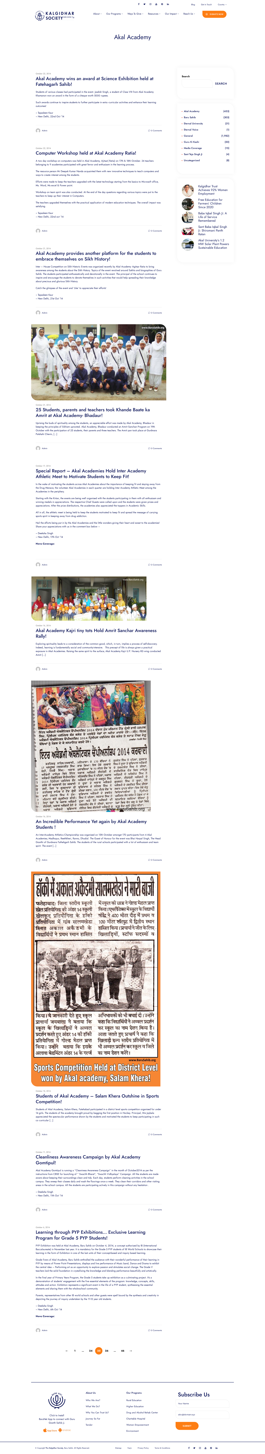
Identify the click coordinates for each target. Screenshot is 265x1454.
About (96, 14)
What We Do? (93, 1406)
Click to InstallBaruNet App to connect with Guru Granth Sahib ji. (57, 1419)
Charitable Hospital (135, 1418)
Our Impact (171, 14)
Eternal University (193, 123)
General (188, 136)
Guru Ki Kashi (191, 142)
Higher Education (135, 1406)
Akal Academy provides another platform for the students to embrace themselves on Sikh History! (96, 256)
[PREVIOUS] (67, 1351)
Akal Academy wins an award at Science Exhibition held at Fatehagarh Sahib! (94, 81)
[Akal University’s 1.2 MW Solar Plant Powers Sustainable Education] (189, 245)
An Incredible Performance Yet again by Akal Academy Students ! (91, 824)
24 (91, 1350)
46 (123, 1350)
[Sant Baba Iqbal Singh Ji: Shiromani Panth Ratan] (189, 231)
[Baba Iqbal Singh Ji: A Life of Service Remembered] (189, 218)
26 (107, 1350)
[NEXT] (130, 1351)
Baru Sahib (190, 117)
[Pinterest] (162, 4)
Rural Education (134, 1400)
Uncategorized (192, 160)
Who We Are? (93, 1400)
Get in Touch (206, 4)
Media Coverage (193, 148)
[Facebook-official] (138, 4)
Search (186, 76)
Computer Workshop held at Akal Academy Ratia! (86, 153)
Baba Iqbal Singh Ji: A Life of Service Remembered (212, 217)
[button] (214, 14)
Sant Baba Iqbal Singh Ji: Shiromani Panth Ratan (212, 230)
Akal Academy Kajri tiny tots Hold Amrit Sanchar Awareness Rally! (96, 633)
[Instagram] (150, 4)
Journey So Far (93, 1418)
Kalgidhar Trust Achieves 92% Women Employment (213, 190)
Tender (89, 1425)
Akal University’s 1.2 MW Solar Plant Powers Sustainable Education (213, 244)
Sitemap (118, 1448)
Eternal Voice (191, 129)
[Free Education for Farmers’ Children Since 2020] (189, 204)
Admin (44, 130)
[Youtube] (156, 4)
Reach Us (188, 14)
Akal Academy (192, 111)
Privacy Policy (143, 1448)
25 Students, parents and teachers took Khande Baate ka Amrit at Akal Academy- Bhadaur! (93, 412)
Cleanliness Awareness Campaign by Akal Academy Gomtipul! (88, 1160)
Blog (193, 4)
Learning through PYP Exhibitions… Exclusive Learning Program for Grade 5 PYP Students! (91, 1235)
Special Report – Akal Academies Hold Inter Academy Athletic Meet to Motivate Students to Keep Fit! (91, 473)
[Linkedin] (167, 4)
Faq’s (130, 1448)
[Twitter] (144, 4)
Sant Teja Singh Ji (193, 154)
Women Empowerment (137, 1425)
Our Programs (113, 14)
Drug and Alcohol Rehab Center (142, 1412)
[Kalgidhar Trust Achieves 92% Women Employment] (189, 191)
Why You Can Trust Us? (97, 1412)
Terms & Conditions (162, 1448)
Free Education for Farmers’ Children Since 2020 (210, 203)
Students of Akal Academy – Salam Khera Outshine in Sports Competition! (97, 1099)
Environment (132, 1431)
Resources (153, 14)
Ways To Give (134, 14)
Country (221, 4)
